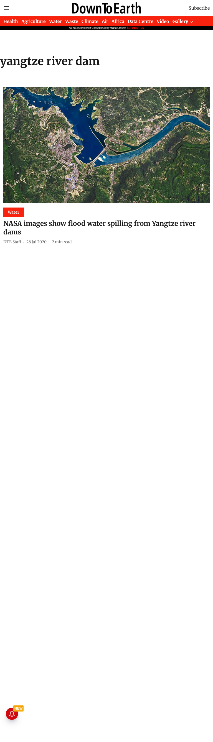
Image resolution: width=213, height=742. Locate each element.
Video (163, 21)
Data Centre (140, 21)
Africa (117, 21)
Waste (71, 21)
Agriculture (33, 21)
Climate (90, 21)
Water (55, 21)
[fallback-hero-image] (106, 145)
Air (105, 21)
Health (10, 21)
